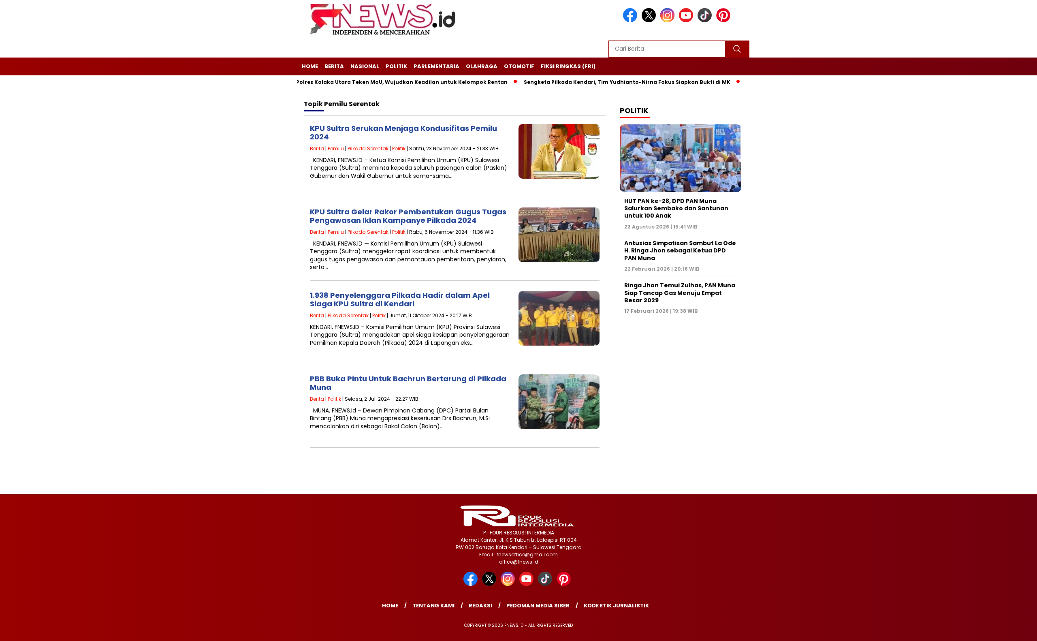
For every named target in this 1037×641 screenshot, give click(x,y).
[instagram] (668, 20)
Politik (396, 66)
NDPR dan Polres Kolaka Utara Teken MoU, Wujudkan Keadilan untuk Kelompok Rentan (364, 82)
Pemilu (336, 148)
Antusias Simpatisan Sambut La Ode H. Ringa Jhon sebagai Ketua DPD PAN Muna (680, 250)
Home (310, 66)
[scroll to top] (999, 628)
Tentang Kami (433, 605)
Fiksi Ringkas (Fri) (568, 66)
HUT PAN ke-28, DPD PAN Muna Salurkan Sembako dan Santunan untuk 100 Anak (676, 208)
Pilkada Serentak (368, 148)
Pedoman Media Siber (538, 605)
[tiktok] (706, 20)
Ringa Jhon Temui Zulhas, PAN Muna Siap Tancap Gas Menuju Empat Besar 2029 (679, 292)
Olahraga (481, 66)
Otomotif (519, 66)
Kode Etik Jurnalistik (616, 605)
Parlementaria (436, 66)
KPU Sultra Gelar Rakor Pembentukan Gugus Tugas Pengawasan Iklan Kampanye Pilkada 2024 (408, 216)
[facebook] (631, 20)
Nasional (364, 66)
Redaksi (480, 605)
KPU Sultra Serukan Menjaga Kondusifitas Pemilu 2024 (403, 132)
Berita (334, 66)
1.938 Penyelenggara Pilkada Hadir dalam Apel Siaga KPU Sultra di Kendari (400, 299)
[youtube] (687, 20)
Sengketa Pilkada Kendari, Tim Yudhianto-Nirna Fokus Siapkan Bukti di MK (603, 82)
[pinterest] (724, 20)
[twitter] (650, 20)
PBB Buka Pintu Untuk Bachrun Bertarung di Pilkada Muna (408, 383)
